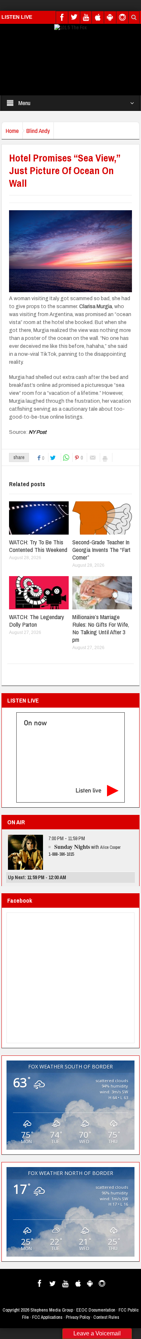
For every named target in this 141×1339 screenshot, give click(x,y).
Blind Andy (38, 130)
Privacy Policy (78, 1317)
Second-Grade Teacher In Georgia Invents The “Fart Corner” (101, 549)
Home (12, 130)
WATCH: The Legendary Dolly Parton (36, 621)
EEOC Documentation (95, 1310)
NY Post (37, 432)
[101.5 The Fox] (70, 27)
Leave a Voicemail (97, 1333)
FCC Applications (47, 1317)
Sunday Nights (72, 846)
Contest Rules (106, 1317)
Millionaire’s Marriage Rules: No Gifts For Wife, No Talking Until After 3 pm (100, 628)
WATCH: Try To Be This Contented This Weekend (38, 546)
